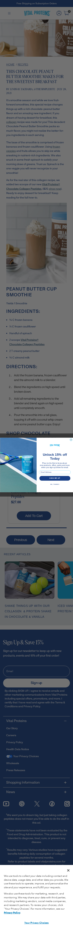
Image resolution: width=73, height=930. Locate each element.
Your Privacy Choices (36, 923)
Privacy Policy (12, 912)
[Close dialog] (71, 440)
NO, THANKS (54, 484)
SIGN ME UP (54, 478)
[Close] (68, 870)
